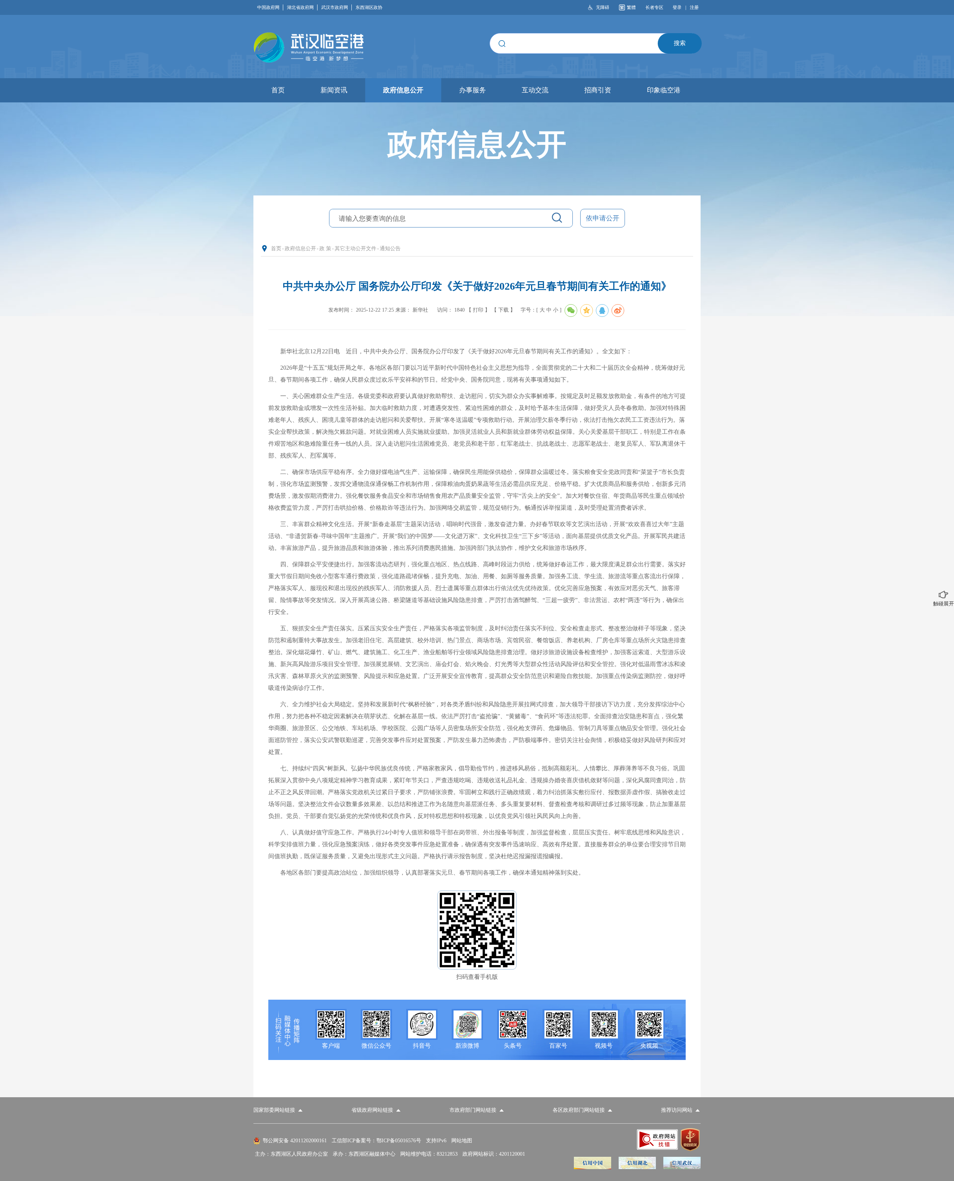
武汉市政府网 (334, 7)
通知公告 (390, 248)
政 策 (325, 248)
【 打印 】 (478, 310)
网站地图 (461, 1140)
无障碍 (602, 7)
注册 (694, 7)
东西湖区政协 (369, 7)
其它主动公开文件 (355, 248)
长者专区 (654, 7)
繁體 (631, 7)
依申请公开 (602, 218)
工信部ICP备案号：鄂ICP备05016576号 (376, 1140)
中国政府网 (268, 7)
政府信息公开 (300, 248)
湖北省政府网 (300, 7)
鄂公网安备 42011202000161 (295, 1140)
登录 (677, 7)
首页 (276, 248)
